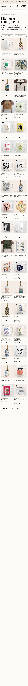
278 (18, 408)
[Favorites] (13, 6)
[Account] (10, 6)
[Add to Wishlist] (3, 39)
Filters (8, 35)
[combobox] (14, 11)
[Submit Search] (2, 11)
